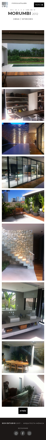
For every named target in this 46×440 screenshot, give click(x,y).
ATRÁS (23, 411)
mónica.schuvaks (19, 3)
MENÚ (39, 5)
